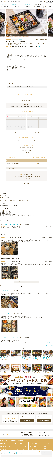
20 (18, 124)
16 (7, 124)
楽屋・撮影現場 (21, 446)
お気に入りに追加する (44, 420)
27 (18, 126)
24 (10, 126)
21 (21, 124)
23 (7, 126)
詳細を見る (16, 163)
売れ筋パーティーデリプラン (8, 290)
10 (10, 122)
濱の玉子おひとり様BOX (36, 371)
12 (15, 122)
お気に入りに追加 (44, 39)
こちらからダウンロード (30, 185)
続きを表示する (49, 342)
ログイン (40, 1)
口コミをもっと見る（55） (48, 345)
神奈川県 (14, 440)
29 (24, 126)
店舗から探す (15, 1)
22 (24, 124)
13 (18, 122)
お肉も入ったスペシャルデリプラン (37, 356)
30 (7, 128)
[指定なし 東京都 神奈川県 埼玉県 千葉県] (22, 98)
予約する (47, 452)
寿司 (30, 446)
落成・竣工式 (22, 449)
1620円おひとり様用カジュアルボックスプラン (11, 224)
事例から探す (20, 1)
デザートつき (2, 446)
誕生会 (25, 446)
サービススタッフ (5, 449)
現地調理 (1, 449)
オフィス (16, 446)
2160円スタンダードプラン (8, 313)
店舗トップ (6, 6)
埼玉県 (19, 440)
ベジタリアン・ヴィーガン (33, 449)
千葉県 (22, 440)
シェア (37, 39)
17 (10, 124)
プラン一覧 (17, 6)
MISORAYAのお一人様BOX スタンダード (28, 371)
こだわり (38, 6)
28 (21, 126)
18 (42, 122)
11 (42, 120)
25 (42, 124)
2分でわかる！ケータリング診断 (44, 435)
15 (24, 122)
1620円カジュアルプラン (14, 356)
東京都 (11, 440)
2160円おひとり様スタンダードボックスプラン (7, 371)
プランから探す (10, 1)
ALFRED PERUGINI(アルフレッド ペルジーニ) (4, 358)
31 (10, 128)
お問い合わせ (27, 420)
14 (21, 122)
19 (15, 124)
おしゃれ (10, 449)
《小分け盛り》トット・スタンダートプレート (17, 371)
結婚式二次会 (17, 449)
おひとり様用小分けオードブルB (48, 371)
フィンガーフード (34, 446)
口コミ (27, 6)
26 (15, 126)
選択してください (7, 452)
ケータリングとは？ (42, 432)
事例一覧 (45, 446)
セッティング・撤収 (7, 446)
